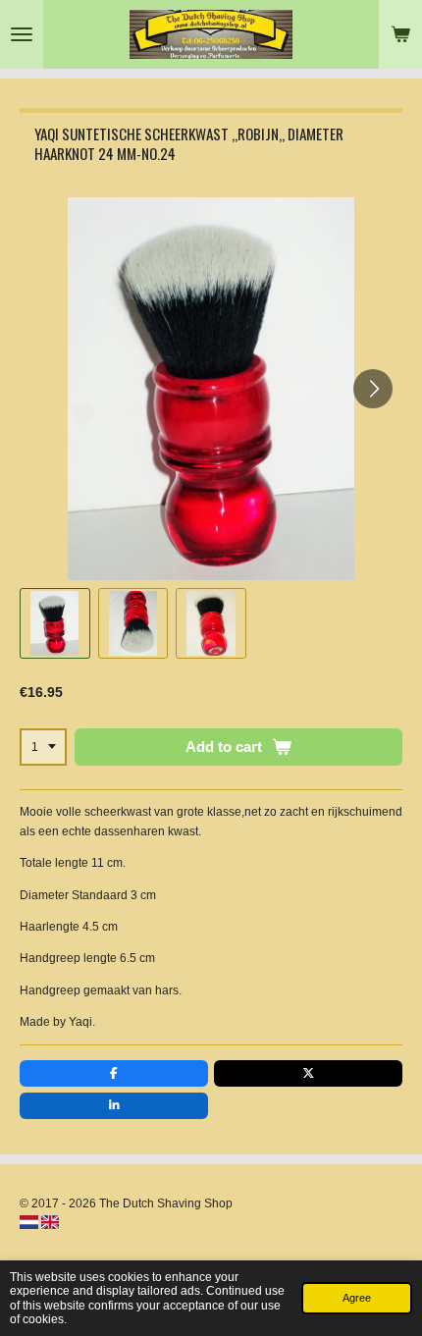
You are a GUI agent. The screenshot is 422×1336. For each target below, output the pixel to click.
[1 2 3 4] (43, 747)
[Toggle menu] (21, 34)
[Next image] (373, 388)
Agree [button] (357, 1298)
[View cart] (400, 34)
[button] (55, 623)
